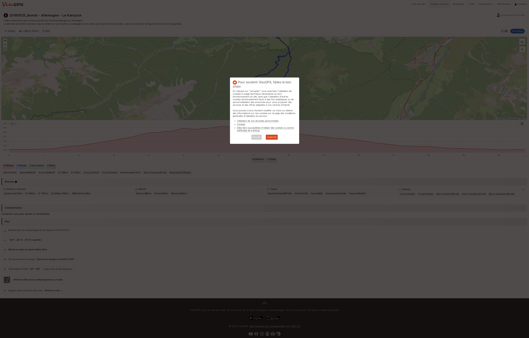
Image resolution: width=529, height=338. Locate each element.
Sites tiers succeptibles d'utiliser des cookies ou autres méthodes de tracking (265, 129)
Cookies (241, 124)
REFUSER (256, 137)
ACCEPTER (271, 137)
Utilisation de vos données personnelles (258, 120)
